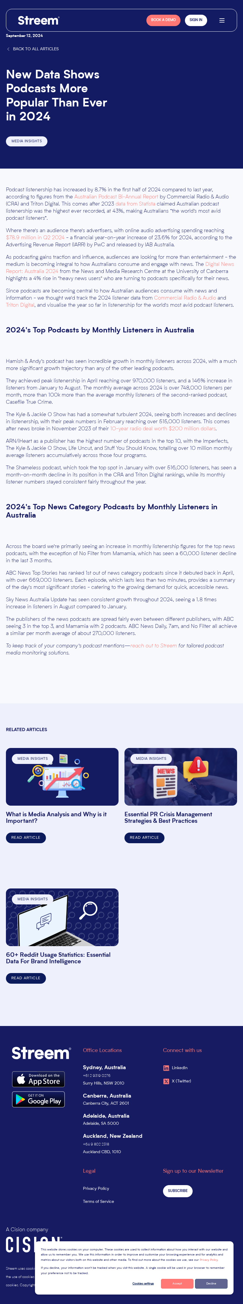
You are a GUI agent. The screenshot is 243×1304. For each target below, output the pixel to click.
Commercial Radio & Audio (185, 298)
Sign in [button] (196, 20)
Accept (177, 1283)
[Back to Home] (39, 20)
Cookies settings (143, 1283)
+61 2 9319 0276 (97, 1076)
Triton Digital (20, 305)
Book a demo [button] (163, 20)
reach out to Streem (153, 646)
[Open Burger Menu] (222, 20)
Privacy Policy (209, 1259)
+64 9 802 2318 (96, 1144)
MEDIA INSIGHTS (27, 141)
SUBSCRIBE (178, 1191)
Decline (211, 1283)
